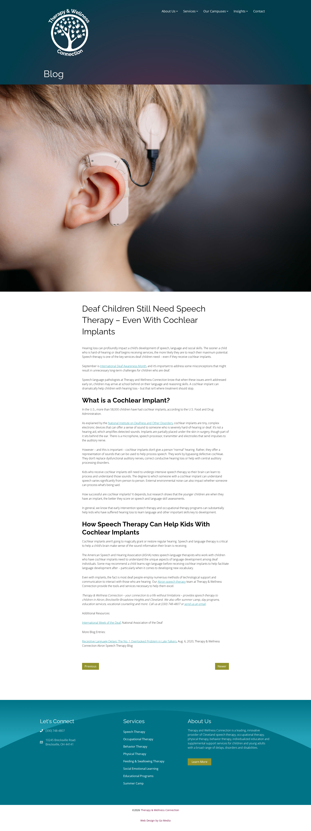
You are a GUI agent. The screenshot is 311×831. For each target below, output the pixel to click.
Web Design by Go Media (155, 820)
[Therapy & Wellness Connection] (69, 32)
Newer (222, 666)
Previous (90, 666)
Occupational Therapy (138, 739)
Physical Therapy (134, 754)
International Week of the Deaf (101, 623)
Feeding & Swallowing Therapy (143, 761)
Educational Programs (138, 776)
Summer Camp (133, 783)
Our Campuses (214, 11)
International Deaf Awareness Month (123, 366)
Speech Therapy (134, 732)
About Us (168, 11)
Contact (259, 11)
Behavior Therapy (135, 746)
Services (189, 11)
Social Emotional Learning (140, 769)
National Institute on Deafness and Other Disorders (140, 423)
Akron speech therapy (172, 582)
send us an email (195, 604)
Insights (239, 11)
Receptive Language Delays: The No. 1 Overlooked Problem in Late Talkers (129, 641)
